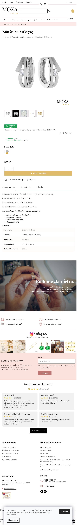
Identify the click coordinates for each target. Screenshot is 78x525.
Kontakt (28, 2)
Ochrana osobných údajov (49, 470)
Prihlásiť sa (44, 373)
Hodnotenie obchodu (38, 384)
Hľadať (49, 11)
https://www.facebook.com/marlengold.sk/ (41, 491)
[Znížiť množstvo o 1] (5, 169)
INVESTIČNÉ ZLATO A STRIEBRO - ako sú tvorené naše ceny (55, 461)
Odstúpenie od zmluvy (10, 453)
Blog (11, 2)
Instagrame (45, 337)
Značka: (43, 37)
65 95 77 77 (50, 480)
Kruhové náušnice (28, 230)
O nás (4, 2)
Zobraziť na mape (10, 489)
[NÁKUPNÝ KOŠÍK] (70, 11)
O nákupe (19, 2)
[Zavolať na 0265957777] (41, 4)
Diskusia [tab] (39, 187)
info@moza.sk (49, 486)
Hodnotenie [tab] (26, 187)
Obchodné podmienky (10, 450)
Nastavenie (13, 520)
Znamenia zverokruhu (48, 457)
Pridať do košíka (38, 173)
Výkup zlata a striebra (9, 460)
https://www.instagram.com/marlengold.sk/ (45, 491)
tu (16, 515)
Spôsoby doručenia (9, 447)
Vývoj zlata (44, 453)
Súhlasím (64, 512)
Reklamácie (6, 457)
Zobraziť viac (38, 431)
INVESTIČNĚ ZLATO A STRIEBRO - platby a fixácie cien (55, 466)
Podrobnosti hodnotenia (22, 37)
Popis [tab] (4, 187)
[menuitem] (11, 19)
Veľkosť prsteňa (45, 450)
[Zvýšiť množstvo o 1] (12, 169)
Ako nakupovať (45, 447)
